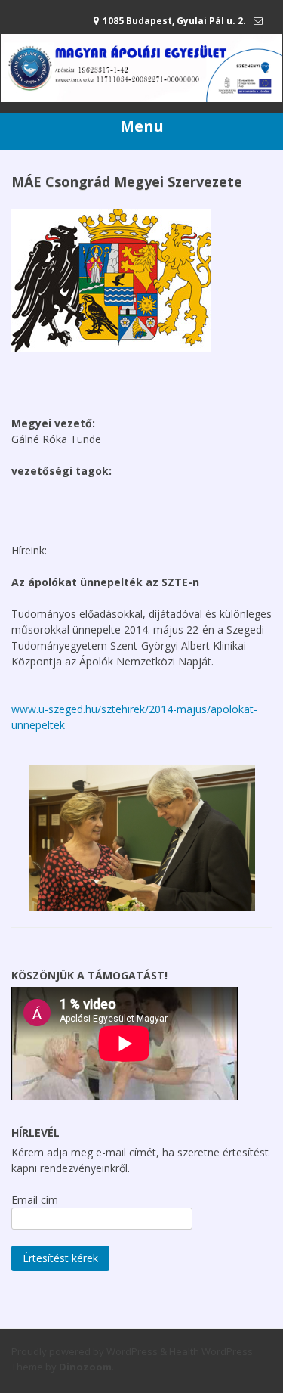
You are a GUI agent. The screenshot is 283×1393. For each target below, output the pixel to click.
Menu (142, 126)
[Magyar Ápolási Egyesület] (141, 98)
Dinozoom (85, 1366)
